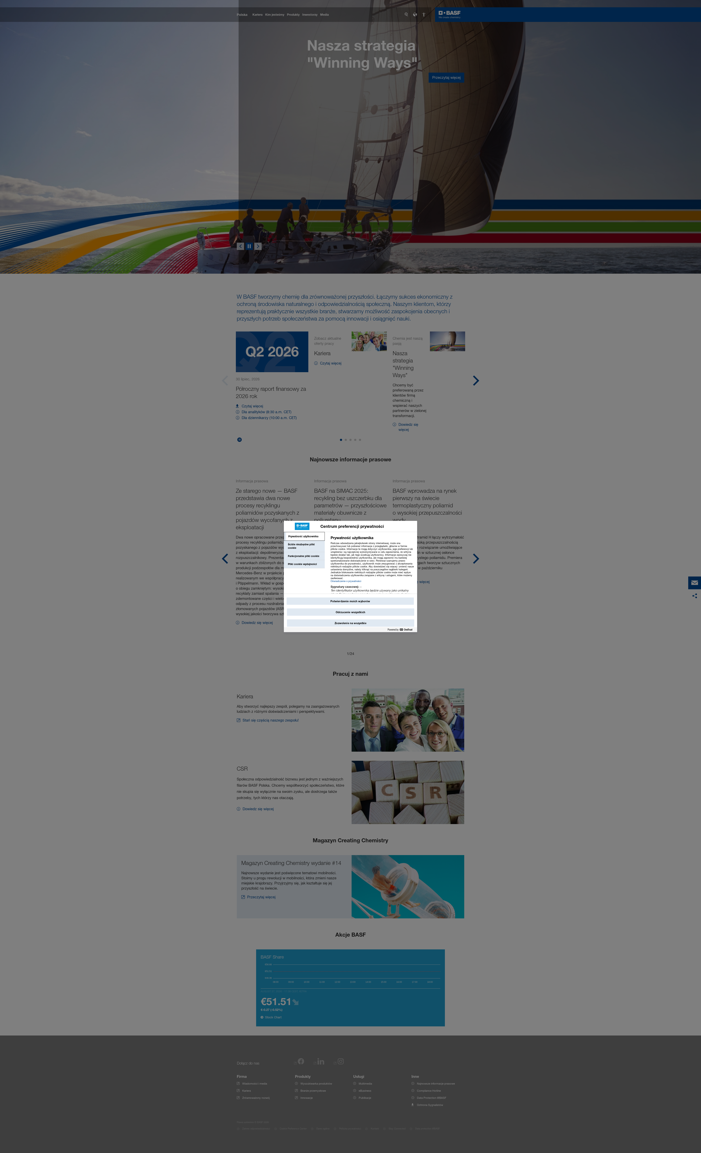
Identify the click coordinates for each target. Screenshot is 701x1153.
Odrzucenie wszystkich (350, 612)
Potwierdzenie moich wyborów (350, 601)
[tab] (304, 536)
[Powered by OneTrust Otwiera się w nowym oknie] (401, 630)
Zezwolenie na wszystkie (350, 623)
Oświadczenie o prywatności (346, 581)
